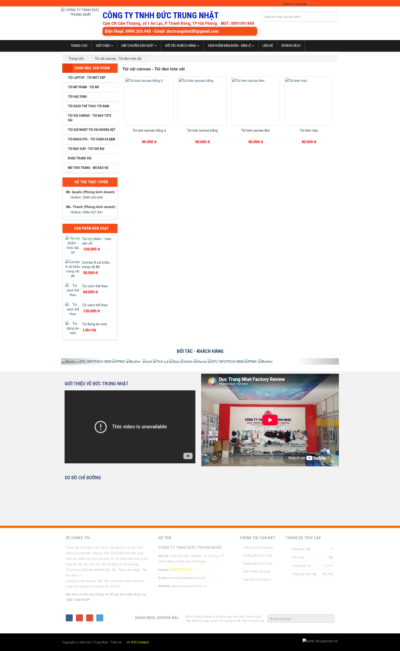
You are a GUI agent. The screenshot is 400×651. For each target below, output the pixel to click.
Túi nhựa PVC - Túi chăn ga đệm (91, 139)
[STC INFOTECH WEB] (86, 361)
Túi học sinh (77, 96)
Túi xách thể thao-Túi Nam (88, 106)
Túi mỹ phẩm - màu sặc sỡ (96, 240)
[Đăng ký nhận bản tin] (328, 619)
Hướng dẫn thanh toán (258, 563)
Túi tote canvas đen (255, 130)
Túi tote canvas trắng (202, 130)
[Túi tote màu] (296, 79)
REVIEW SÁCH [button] (290, 46)
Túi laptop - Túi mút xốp (86, 77)
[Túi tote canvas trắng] (196, 79)
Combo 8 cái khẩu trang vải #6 (95, 264)
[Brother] (125, 361)
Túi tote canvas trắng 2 (149, 130)
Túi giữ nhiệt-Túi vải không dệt (92, 130)
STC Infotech (140, 642)
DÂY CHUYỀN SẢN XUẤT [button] (138, 46)
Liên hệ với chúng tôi (257, 579)
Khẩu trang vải (79, 158)
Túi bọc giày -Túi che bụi (86, 149)
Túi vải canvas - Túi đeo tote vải (89, 118)
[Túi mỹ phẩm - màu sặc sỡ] (73, 244)
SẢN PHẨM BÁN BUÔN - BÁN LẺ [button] (230, 46)
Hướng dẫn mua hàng (257, 555)
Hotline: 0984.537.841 (87, 212)
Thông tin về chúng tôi (258, 547)
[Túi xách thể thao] (73, 289)
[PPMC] (111, 361)
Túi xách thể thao (95, 285)
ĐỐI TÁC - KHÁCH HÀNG (200, 351)
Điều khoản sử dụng (256, 571)
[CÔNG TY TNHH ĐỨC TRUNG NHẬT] (80, 12)
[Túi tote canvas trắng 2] (144, 79)
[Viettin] (179, 361)
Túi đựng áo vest (94, 323)
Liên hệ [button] (267, 46)
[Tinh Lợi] (153, 361)
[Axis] (166, 361)
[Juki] (139, 361)
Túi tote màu (309, 130)
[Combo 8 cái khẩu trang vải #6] (73, 268)
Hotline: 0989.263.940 (87, 197)
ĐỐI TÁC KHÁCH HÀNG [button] (181, 46)
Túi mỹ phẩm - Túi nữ (83, 87)
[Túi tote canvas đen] (248, 79)
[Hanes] (193, 361)
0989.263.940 (181, 569)
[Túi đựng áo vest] (73, 327)
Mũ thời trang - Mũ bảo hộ (88, 168)
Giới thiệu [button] (103, 46)
